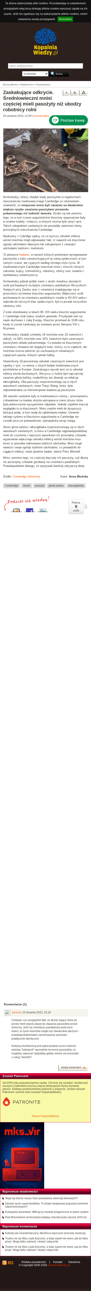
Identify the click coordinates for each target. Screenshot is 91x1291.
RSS (10, 1263)
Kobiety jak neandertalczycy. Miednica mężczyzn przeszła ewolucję (45, 1233)
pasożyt (39, 485)
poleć (86, 506)
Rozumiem (65, 19)
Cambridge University (26, 476)
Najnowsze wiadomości (20, 1191)
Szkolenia (74, 1262)
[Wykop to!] (16, 509)
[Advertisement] (45, 709)
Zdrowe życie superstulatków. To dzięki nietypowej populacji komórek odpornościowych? (46, 1205)
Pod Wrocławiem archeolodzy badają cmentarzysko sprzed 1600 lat (45, 1217)
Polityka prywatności (33, 1262)
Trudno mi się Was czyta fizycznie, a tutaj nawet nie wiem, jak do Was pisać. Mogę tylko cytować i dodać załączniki (46, 1240)
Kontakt (57, 1262)
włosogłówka (76, 485)
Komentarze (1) (15, 1004)
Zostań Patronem (15, 1076)
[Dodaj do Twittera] (42, 509)
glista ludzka (56, 485)
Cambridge (11, 485)
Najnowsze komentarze (19, 1226)
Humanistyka (41, 115)
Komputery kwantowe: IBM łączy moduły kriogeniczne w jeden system (47, 1212)
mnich (26, 485)
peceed (16, 1012)
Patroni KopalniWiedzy (45, 1116)
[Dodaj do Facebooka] (29, 509)
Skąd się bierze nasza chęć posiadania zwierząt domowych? (41, 1198)
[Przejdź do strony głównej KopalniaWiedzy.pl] (45, 42)
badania (24, 254)
